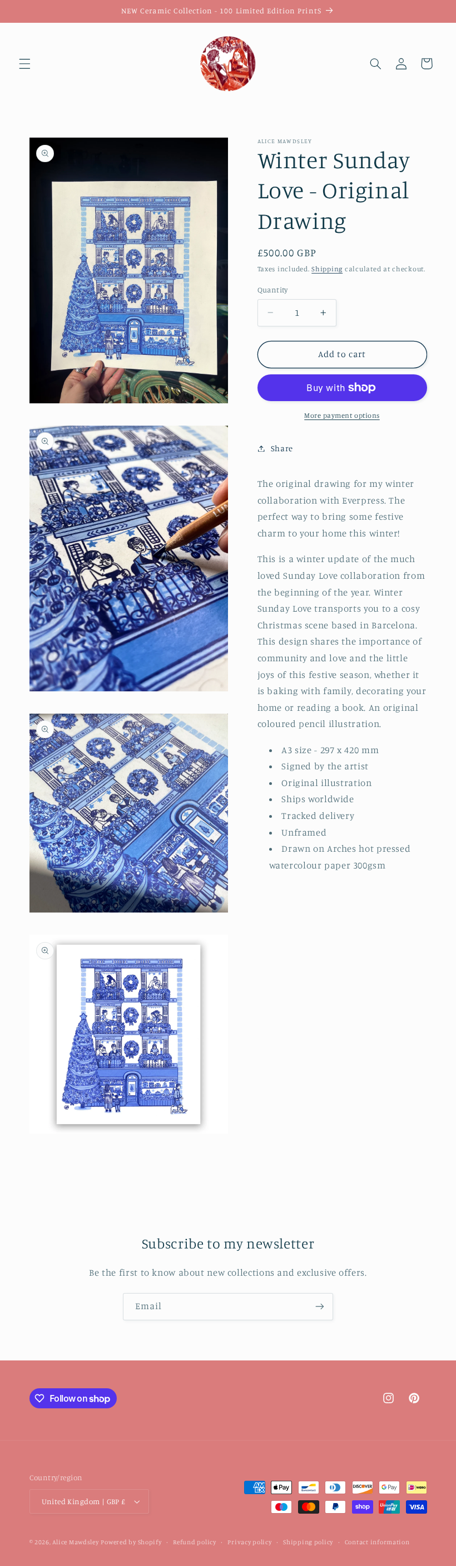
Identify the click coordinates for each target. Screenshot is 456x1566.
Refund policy (194, 1542)
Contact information (377, 1542)
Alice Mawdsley (75, 1542)
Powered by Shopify (131, 1542)
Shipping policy (308, 1542)
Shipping (327, 269)
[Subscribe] (320, 1306)
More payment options (342, 415)
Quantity (272, 289)
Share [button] (282, 448)
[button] (24, 63)
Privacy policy (249, 1542)
